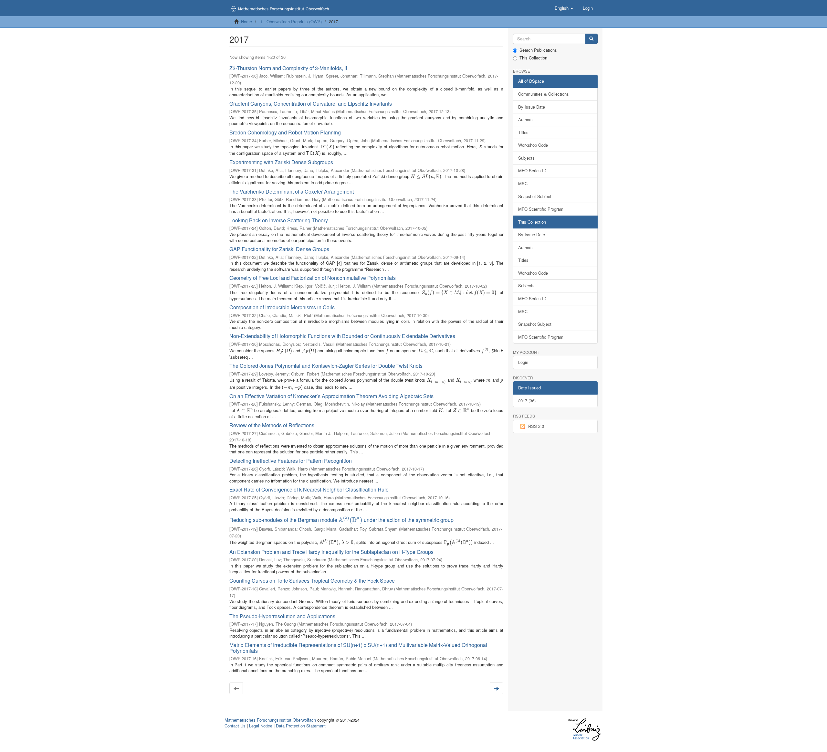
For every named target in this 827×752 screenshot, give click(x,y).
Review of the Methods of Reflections (271, 425)
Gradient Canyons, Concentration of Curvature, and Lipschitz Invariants (310, 103)
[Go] (591, 39)
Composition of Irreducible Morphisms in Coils (282, 307)
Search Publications (538, 50)
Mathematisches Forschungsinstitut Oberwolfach (270, 720)
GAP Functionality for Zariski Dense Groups (279, 249)
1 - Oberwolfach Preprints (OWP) (291, 21)
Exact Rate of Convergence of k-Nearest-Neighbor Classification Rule (309, 489)
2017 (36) (527, 400)
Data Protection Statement (301, 726)
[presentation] (326, 146)
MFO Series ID (532, 170)
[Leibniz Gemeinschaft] (584, 729)
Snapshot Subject (534, 196)
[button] (564, 8)
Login (523, 362)
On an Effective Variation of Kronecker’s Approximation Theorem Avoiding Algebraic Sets (331, 396)
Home (246, 21)
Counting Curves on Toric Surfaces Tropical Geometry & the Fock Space (312, 580)
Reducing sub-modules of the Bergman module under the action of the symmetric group (341, 520)
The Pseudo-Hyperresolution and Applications (282, 616)
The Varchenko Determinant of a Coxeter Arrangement (291, 191)
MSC (523, 183)
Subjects (526, 158)
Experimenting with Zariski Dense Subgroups (281, 162)
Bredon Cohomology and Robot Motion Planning (285, 132)
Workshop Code (533, 145)
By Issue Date (531, 107)
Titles (523, 132)
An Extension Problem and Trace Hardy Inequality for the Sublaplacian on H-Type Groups (331, 552)
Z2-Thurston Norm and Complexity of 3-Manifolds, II (288, 68)
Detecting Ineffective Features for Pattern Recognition (290, 460)
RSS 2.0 (536, 426)
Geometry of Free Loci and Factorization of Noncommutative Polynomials (312, 277)
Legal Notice (260, 726)
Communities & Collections (543, 94)
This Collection (533, 58)
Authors (525, 119)
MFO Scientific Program (540, 209)
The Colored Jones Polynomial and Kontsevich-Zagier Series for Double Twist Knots (326, 365)
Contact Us (235, 726)
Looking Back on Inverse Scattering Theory (278, 220)
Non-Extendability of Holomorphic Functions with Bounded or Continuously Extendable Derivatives (342, 336)
